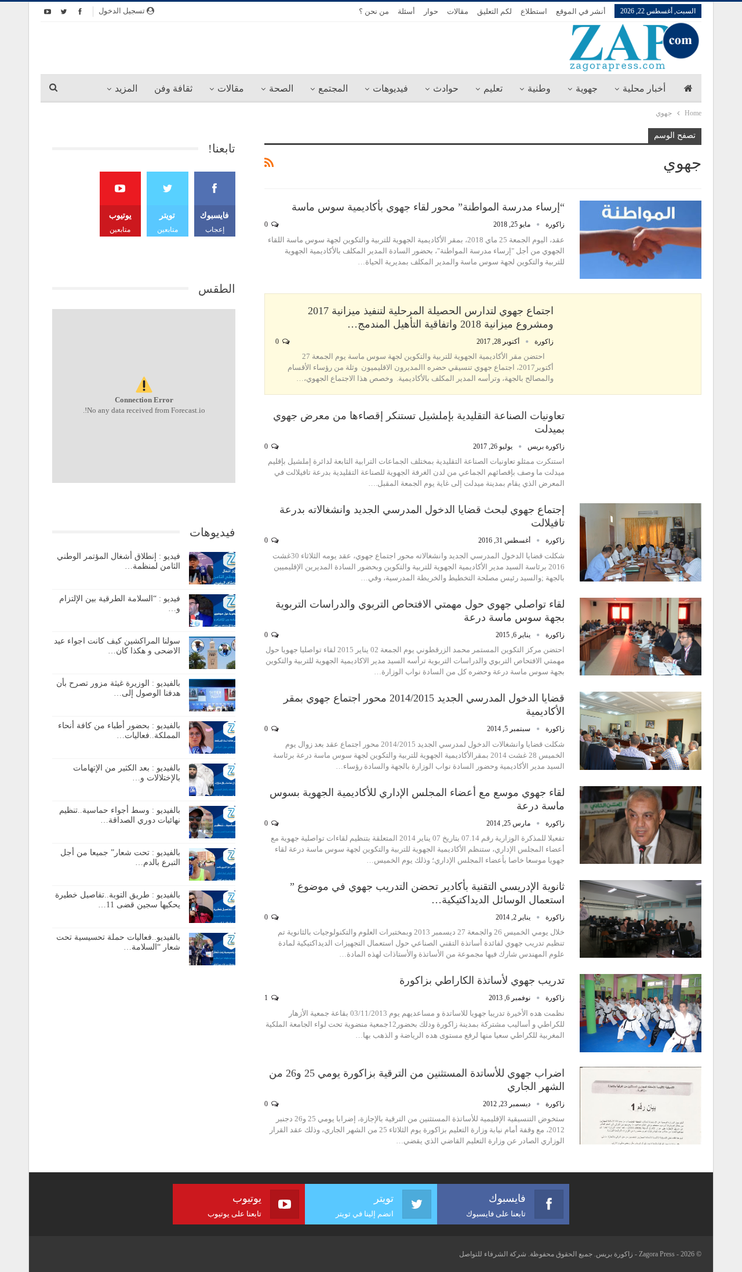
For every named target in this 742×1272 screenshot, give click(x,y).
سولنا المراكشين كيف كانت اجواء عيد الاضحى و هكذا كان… (117, 646)
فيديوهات (390, 88)
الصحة (281, 88)
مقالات (457, 11)
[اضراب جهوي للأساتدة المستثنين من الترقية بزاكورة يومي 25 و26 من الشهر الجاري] (640, 1105)
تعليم (493, 88)
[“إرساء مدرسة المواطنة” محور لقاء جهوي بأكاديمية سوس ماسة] (640, 239)
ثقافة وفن (173, 88)
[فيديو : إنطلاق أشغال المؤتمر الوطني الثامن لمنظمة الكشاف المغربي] (212, 568)
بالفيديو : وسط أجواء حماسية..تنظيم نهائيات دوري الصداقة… (119, 815)
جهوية (587, 88)
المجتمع (333, 88)
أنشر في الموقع (581, 11)
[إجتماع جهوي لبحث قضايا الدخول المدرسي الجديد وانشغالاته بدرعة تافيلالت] (640, 542)
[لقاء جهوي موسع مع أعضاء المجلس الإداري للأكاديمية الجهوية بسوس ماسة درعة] (640, 825)
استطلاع (534, 11)
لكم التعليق (494, 11)
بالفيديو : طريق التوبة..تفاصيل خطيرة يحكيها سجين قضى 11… (117, 900)
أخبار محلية (644, 88)
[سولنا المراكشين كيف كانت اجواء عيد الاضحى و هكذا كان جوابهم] (212, 653)
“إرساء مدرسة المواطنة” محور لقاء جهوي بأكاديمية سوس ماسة (428, 207)
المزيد (126, 88)
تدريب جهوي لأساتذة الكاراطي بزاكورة (482, 980)
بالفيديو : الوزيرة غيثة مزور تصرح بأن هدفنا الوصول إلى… (118, 688)
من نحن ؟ (374, 11)
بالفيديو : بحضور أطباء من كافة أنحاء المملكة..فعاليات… (119, 730)
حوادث (446, 88)
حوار (431, 11)
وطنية (539, 88)
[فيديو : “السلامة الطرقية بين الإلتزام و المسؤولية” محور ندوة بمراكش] (212, 610)
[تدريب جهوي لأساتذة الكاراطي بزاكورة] (640, 1013)
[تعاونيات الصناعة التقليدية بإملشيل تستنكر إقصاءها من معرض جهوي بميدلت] (640, 448)
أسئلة (406, 11)
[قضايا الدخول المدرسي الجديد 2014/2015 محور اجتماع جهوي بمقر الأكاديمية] (640, 730)
